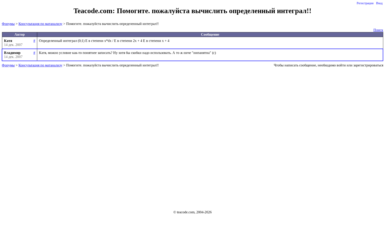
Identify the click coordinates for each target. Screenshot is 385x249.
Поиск (378, 30)
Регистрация (365, 3)
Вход (379, 3)
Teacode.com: (95, 11)
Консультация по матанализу (40, 24)
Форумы (8, 24)
